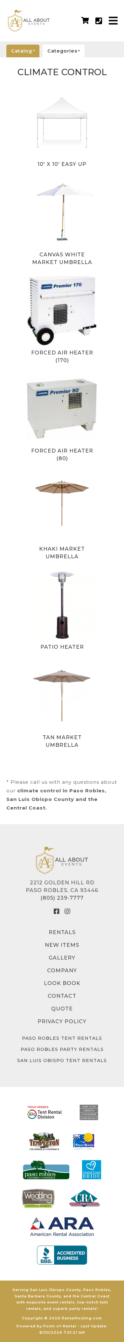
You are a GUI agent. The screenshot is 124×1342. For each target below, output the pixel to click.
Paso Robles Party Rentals (62, 1049)
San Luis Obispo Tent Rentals (62, 1060)
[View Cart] (85, 20)
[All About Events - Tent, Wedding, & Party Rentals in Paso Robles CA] (29, 21)
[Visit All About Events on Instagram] (67, 911)
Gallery (62, 958)
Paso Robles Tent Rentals (62, 1038)
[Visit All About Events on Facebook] (56, 911)
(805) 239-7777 (62, 898)
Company (62, 970)
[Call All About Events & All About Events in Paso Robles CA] (98, 21)
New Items (62, 945)
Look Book (62, 983)
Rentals (62, 932)
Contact (62, 996)
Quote (62, 1009)
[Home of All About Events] (62, 860)
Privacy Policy (62, 1021)
